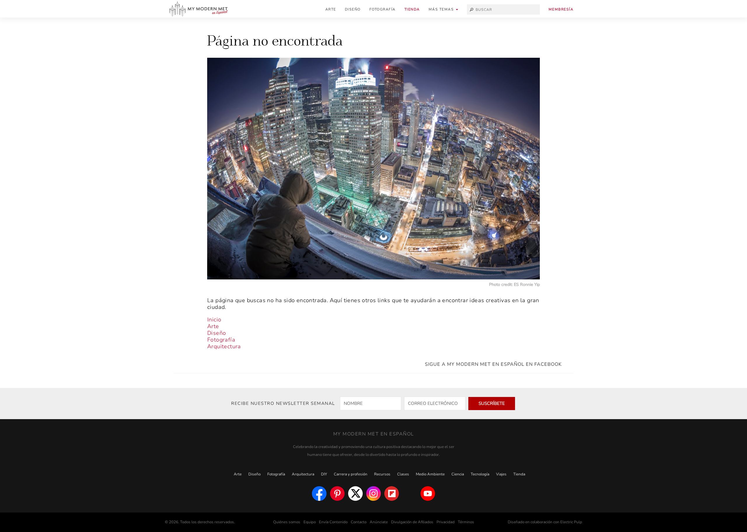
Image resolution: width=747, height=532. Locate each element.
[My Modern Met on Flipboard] (391, 493)
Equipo (309, 522)
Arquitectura (224, 346)
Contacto (358, 522)
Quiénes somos (286, 522)
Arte (330, 9)
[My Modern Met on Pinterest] (337, 493)
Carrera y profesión (350, 474)
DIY (324, 474)
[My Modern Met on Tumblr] (409, 493)
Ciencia (457, 474)
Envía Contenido (333, 522)
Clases (403, 474)
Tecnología (480, 474)
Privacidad (446, 522)
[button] (443, 9)
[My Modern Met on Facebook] (319, 493)
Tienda (412, 9)
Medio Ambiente (430, 474)
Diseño (353, 9)
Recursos (382, 474)
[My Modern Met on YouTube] (427, 493)
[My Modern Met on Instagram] (373, 493)
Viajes (501, 474)
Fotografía (382, 9)
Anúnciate (379, 522)
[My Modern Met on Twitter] (355, 493)
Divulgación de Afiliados (412, 522)
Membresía (561, 9)
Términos (466, 522)
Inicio (214, 319)
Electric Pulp (571, 522)
